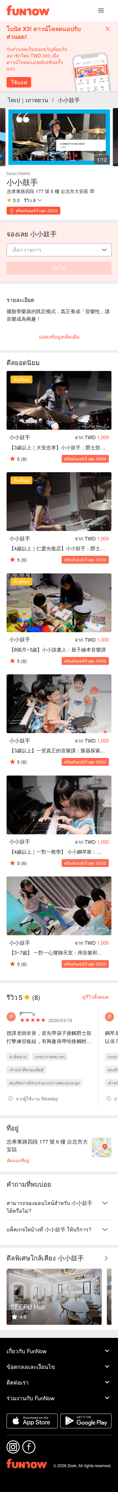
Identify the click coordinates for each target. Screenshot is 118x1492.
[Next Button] (106, 1258)
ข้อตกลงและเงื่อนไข (31, 1366)
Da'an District (18, 173)
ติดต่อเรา (18, 1382)
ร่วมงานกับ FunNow (30, 1398)
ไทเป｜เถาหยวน (28, 100)
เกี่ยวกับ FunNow (27, 1351)
